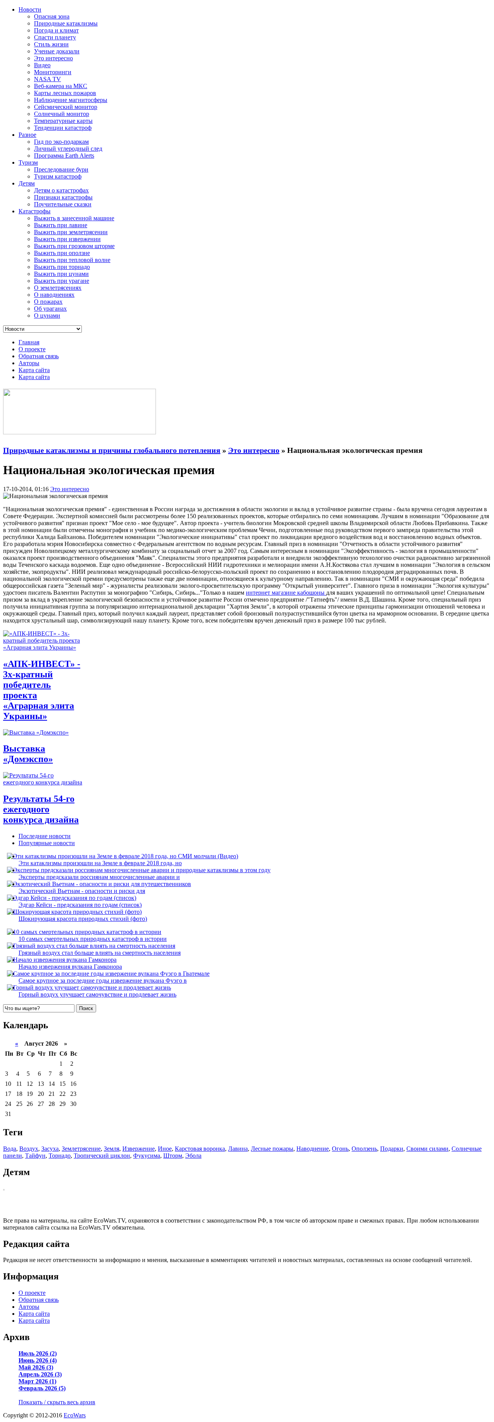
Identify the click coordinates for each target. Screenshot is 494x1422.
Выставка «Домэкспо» (28, 753)
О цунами (47, 315)
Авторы (29, 363)
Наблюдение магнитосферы (70, 100)
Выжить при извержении (67, 239)
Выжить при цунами (61, 273)
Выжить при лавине (60, 225)
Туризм (28, 162)
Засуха (50, 1148)
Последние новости (45, 836)
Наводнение (312, 1148)
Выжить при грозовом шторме (74, 246)
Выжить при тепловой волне (72, 260)
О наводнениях (54, 294)
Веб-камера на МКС (60, 86)
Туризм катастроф (57, 176)
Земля (111, 1148)
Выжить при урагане (61, 280)
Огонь (340, 1148)
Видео (42, 65)
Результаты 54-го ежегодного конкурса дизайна (41, 809)
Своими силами (427, 1148)
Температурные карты (63, 120)
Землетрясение (81, 1148)
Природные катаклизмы (66, 23)
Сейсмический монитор (65, 107)
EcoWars (75, 1415)
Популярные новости (47, 843)
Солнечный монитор (61, 114)
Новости (30, 9)
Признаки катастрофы (63, 197)
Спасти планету (55, 37)
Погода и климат (56, 30)
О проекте (32, 349)
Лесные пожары (272, 1148)
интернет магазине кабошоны (286, 592)
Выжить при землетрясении (71, 232)
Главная (29, 342)
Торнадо (60, 1155)
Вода (9, 1148)
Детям (27, 183)
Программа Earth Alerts (64, 155)
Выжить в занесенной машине (74, 218)
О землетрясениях (57, 287)
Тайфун (35, 1155)
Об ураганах (50, 308)
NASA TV (47, 79)
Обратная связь (39, 356)
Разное (27, 134)
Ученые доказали (57, 51)
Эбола (193, 1155)
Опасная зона (51, 16)
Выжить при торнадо (62, 267)
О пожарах (48, 301)
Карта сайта (34, 370)
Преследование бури (61, 169)
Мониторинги (52, 72)
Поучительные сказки (62, 204)
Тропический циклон (102, 1155)
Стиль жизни (51, 44)
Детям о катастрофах (61, 190)
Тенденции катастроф (62, 127)
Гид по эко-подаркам (61, 141)
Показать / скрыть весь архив (57, 1402)
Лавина (238, 1148)
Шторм (172, 1155)
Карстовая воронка (200, 1148)
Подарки (391, 1148)
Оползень (364, 1148)
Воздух (28, 1148)
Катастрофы (35, 211)
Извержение (138, 1148)
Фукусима (146, 1155)
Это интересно (53, 58)
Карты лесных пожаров (65, 93)
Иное (165, 1148)
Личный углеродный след (68, 148)
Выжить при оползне (62, 253)
